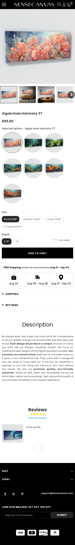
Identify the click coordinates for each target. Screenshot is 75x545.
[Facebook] (5, 494)
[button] (34, 447)
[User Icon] (64, 5)
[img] (37, 414)
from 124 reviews (38, 417)
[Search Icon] (59, 4)
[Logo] (34, 5)
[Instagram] (13, 494)
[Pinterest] (22, 494)
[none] (8, 94)
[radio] (12, 142)
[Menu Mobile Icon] (4, 4)
